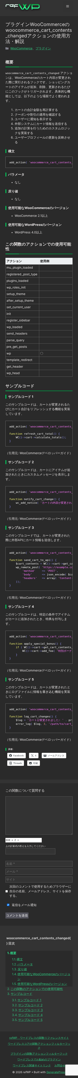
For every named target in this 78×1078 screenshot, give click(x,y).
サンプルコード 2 (30, 1005)
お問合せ (59, 1065)
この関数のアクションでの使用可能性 (37, 989)
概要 (13, 953)
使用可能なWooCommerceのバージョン (43, 976)
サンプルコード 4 (30, 1015)
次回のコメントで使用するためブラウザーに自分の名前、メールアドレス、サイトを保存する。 (40, 891)
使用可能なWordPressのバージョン (42, 984)
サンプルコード (21, 994)
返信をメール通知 (23, 905)
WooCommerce (21, 48)
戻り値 (22, 969)
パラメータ (25, 964)
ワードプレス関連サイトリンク (32, 1065)
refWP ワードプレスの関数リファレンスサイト (39, 1038)
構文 (20, 959)
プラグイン (43, 48)
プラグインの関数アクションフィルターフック (39, 1053)
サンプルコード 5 (30, 1020)
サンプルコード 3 (30, 1010)
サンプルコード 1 (29, 1000)
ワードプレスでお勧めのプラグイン (39, 1059)
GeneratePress (56, 1072)
